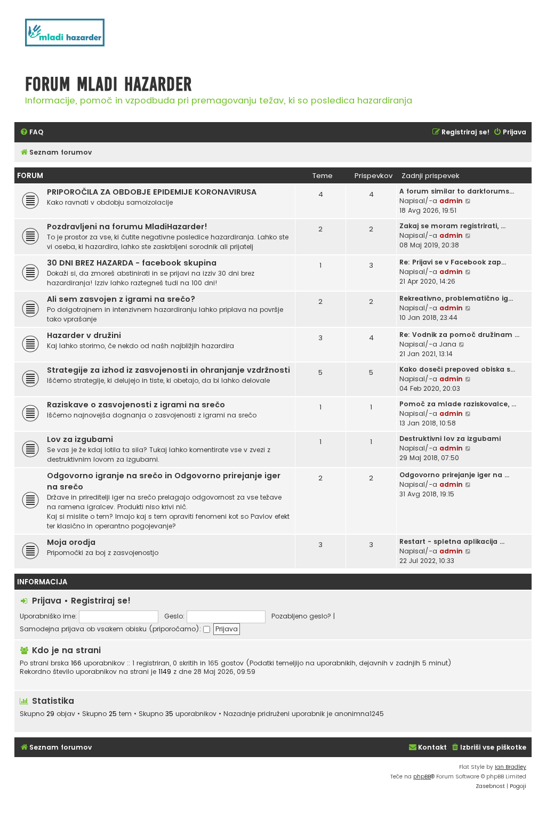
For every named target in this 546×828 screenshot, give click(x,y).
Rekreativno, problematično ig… (456, 298)
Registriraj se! (101, 600)
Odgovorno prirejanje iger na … (454, 474)
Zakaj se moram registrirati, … (452, 225)
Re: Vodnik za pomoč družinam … (459, 334)
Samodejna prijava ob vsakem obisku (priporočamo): (111, 628)
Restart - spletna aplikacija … (451, 541)
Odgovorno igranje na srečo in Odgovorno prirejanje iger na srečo (163, 481)
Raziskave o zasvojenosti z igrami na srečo (136, 404)
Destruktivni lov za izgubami (450, 438)
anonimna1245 (359, 714)
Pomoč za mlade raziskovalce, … (457, 403)
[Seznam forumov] (78, 38)
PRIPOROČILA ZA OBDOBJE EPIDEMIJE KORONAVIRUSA (151, 192)
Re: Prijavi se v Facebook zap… (452, 262)
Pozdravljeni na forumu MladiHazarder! (127, 226)
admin (451, 200)
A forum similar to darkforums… (456, 191)
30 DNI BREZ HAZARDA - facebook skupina (131, 263)
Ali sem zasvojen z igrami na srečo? (121, 299)
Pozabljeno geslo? (301, 616)
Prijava (46, 600)
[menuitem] (31, 132)
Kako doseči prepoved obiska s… (457, 369)
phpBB (422, 777)
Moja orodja (71, 542)
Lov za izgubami (80, 439)
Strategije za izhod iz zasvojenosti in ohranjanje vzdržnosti (168, 370)
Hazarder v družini (84, 335)
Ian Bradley (510, 767)
